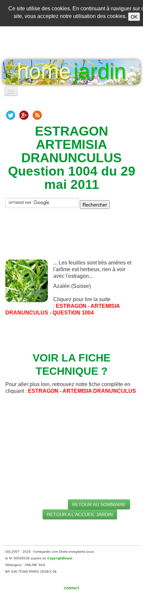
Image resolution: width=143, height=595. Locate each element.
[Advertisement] (74, 239)
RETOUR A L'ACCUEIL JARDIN (80, 514)
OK (134, 16)
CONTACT (71, 588)
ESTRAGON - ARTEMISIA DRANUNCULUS (82, 391)
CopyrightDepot (59, 558)
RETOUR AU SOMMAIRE (99, 504)
